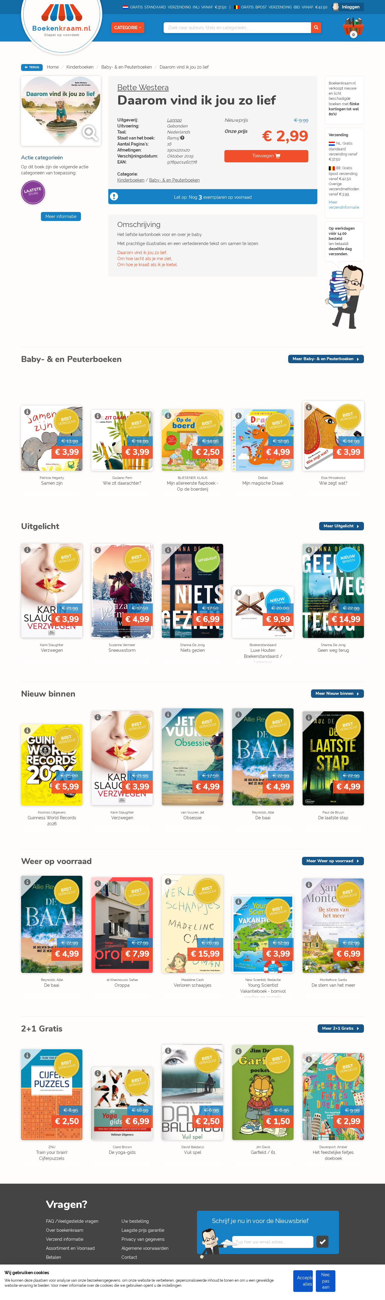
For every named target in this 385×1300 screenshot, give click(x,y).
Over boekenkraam (64, 1230)
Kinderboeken (80, 67)
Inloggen (350, 7)
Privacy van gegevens (143, 1239)
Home (53, 67)
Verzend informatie (64, 1239)
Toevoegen (263, 155)
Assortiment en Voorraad (70, 1248)
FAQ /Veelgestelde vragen (72, 1221)
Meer (323, 359)
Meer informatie (60, 216)
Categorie (125, 27)
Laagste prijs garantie (143, 1230)
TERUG (33, 67)
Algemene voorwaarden (145, 1248)
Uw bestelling (135, 1221)
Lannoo (174, 120)
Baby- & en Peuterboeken (126, 67)
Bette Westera (143, 87)
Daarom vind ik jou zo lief (184, 67)
